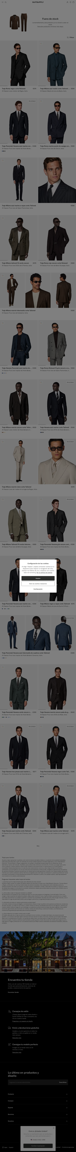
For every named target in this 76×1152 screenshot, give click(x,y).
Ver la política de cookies (44, 572)
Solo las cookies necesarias (38, 584)
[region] (38, 576)
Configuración (38, 589)
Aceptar (38, 578)
